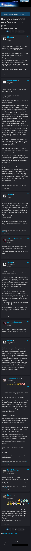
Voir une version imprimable (10, 533)
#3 (28, 194)
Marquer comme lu (24, 541)
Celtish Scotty (12, 470)
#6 (28, 321)
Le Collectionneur (14, 239)
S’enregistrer (24, 1)
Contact (10, 541)
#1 (28, 36)
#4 (28, 238)
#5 (28, 262)
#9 (28, 469)
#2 (28, 80)
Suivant (20, 31)
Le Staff (16, 541)
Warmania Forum (13, 14)
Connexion (15, 1)
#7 (28, 340)
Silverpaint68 (12, 80)
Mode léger (4, 541)
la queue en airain (14, 379)
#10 (27, 503)
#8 (28, 386)
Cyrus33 (10, 495)
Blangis (10, 37)
